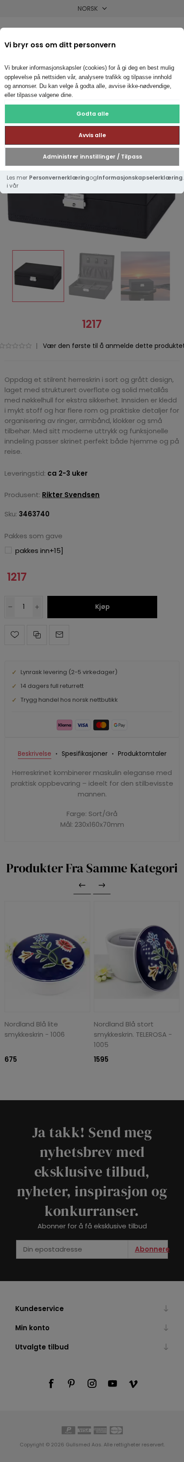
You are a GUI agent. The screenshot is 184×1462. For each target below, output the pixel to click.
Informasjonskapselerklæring (140, 177)
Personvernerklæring (59, 177)
